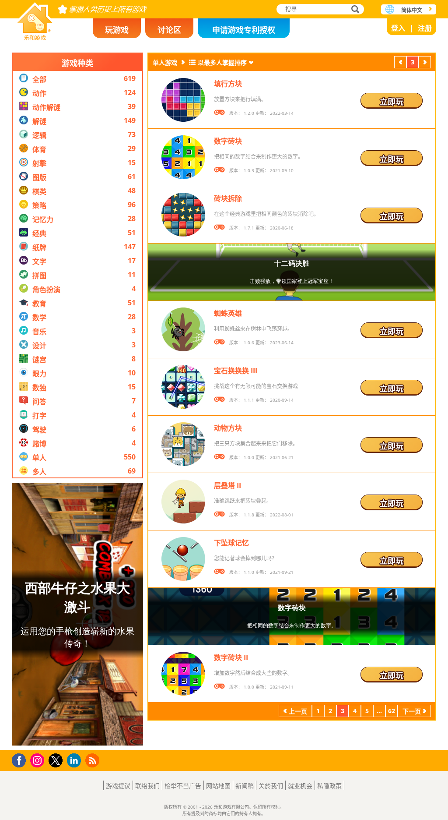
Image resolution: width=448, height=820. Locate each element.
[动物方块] (183, 444)
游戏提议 (118, 785)
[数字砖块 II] (183, 674)
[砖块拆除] (183, 215)
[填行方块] (183, 100)
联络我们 (147, 785)
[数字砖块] (183, 157)
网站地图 (218, 785)
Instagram (38, 759)
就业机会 (300, 785)
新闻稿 (244, 785)
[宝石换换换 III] (183, 387)
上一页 (400, 63)
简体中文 (411, 10)
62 (391, 711)
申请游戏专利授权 (243, 30)
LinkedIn (75, 760)
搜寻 (354, 10)
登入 (398, 28)
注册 (425, 28)
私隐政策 (329, 785)
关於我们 (271, 785)
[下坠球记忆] (183, 559)
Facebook (21, 759)
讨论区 (169, 30)
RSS (93, 760)
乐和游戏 (35, 18)
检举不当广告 (182, 785)
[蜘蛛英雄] (183, 329)
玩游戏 (117, 30)
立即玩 (391, 101)
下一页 (425, 63)
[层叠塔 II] (183, 501)
